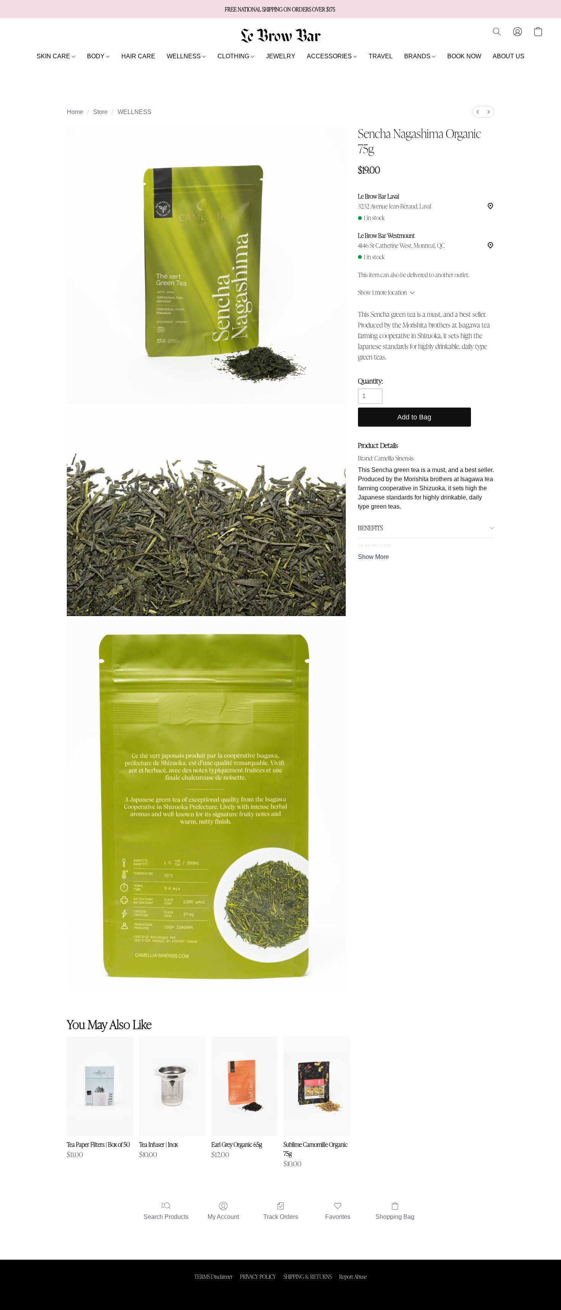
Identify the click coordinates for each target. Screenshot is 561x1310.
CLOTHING (234, 56)
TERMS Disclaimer (213, 1276)
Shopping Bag (395, 1217)
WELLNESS (184, 56)
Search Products (166, 1217)
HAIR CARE (138, 56)
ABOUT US (508, 56)
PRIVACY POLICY (258, 1276)
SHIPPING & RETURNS (308, 1276)
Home (75, 112)
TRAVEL (381, 56)
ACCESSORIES (330, 56)
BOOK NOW (464, 56)
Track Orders (280, 1217)
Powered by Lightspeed (281, 1289)
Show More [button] (373, 557)
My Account (223, 1217)
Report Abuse (353, 1276)
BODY (96, 56)
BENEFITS (370, 528)
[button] (280, 35)
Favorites (337, 1217)
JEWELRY (280, 56)
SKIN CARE (54, 56)
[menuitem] (477, 111)
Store (100, 112)
